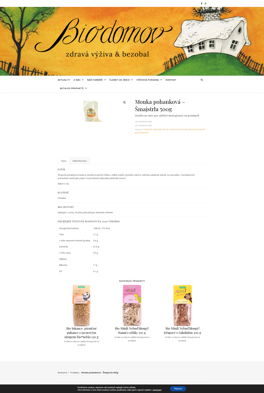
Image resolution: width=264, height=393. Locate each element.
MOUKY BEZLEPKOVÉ (178, 129)
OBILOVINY (157, 129)
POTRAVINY (148, 129)
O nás (77, 79)
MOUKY (166, 129)
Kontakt (171, 79)
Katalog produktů (72, 88)
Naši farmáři (95, 79)
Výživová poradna (148, 79)
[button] (124, 102)
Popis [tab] (63, 160)
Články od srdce (119, 79)
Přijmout (178, 388)
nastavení (157, 390)
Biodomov (62, 372)
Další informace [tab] (79, 160)
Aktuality (64, 79)
